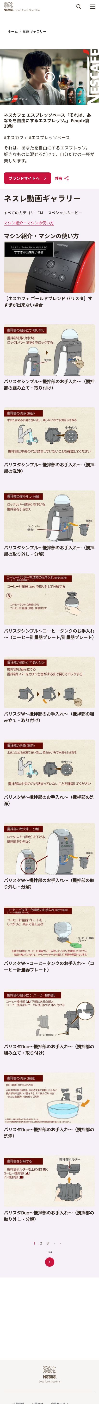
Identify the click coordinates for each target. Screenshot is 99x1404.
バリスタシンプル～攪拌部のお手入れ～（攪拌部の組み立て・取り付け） (49, 384)
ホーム (13, 31)
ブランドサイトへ (24, 178)
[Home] (23, 6)
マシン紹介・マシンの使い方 (29, 223)
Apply (78, 8)
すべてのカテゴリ (19, 212)
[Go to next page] (49, 1262)
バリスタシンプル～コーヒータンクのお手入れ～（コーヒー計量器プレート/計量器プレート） (50, 634)
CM (40, 212)
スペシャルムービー (65, 212)
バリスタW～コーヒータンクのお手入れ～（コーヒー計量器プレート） (49, 966)
